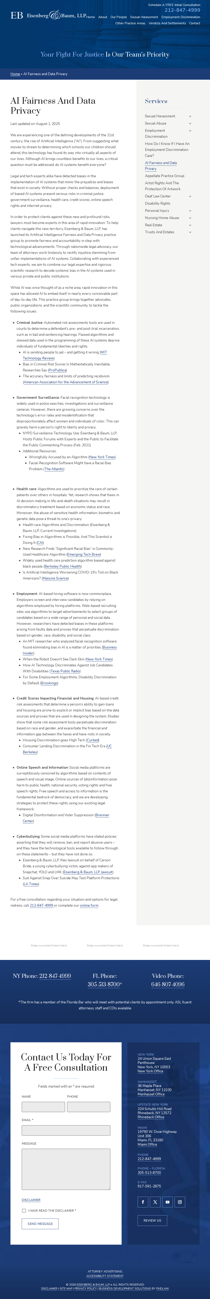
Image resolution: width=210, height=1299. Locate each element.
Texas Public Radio (65, 671)
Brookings (49, 683)
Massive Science (55, 578)
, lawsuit (88, 872)
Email (27, 1120)
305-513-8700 (104, 984)
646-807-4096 (168, 984)
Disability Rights (157, 203)
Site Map (66, 1289)
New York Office (150, 1071)
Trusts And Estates (159, 232)
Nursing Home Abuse (162, 218)
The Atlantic (54, 469)
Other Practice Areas (130, 23)
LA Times (31, 884)
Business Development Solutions (125, 1289)
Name (26, 1097)
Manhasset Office (151, 1094)
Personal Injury (157, 210)
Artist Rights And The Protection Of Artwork (162, 186)
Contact (194, 23)
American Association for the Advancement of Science (66, 382)
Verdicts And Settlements (167, 23)
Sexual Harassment (144, 17)
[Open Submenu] (190, 116)
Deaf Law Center (158, 196)
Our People (119, 17)
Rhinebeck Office (151, 1117)
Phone (72, 1097)
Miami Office (147, 1144)
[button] (205, 1274)
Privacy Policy (86, 1289)
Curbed (92, 740)
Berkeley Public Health (63, 566)
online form (89, 905)
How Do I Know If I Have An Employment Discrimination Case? (167, 149)
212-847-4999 (182, 10)
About (102, 17)
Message (29, 1144)
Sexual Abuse (155, 123)
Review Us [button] (152, 1221)
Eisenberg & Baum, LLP (93, 1285)
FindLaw (162, 1289)
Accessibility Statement (105, 1276)
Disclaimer (31, 1200)
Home (90, 17)
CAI (40, 542)
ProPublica (57, 370)
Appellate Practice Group (164, 176)
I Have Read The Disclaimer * (52, 1211)
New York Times (102, 457)
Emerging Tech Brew (83, 554)
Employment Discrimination (180, 17)
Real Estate (153, 225)
